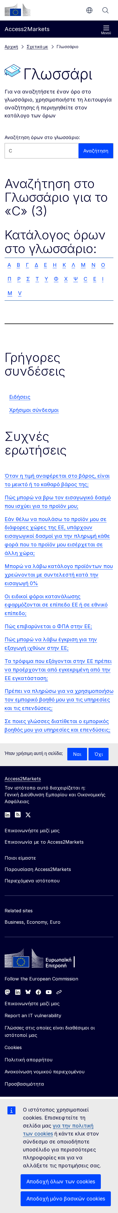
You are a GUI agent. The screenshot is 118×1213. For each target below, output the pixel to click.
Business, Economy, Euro (32, 922)
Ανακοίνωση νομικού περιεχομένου (44, 1071)
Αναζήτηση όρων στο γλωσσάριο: (42, 137)
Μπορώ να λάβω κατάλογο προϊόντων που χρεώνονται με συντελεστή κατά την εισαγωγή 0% (59, 574)
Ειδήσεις (19, 397)
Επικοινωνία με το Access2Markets (44, 842)
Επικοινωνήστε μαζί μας (32, 1003)
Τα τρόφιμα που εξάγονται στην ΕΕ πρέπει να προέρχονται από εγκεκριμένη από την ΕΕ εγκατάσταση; (58, 669)
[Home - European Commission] (46, 960)
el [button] (89, 10)
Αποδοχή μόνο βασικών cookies (65, 1199)
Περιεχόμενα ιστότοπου (32, 881)
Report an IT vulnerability (33, 1015)
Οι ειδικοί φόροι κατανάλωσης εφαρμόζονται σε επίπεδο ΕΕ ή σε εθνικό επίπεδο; (56, 604)
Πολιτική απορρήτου (28, 1060)
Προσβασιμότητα (24, 1084)
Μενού (106, 33)
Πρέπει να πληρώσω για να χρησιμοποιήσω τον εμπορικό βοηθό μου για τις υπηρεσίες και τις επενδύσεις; (59, 699)
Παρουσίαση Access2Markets (38, 869)
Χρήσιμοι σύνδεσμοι (34, 410)
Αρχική (11, 46)
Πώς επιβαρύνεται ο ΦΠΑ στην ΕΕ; (48, 626)
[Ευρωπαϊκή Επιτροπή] (17, 9)
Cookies (13, 1047)
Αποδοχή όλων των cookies (60, 1181)
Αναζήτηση (105, 10)
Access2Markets (23, 778)
